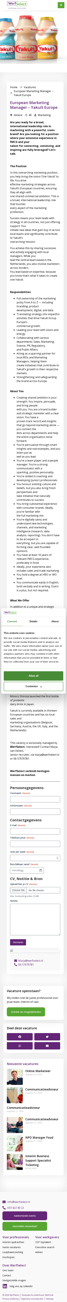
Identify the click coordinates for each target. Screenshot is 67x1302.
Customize (32, 686)
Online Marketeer (38, 1071)
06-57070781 (26, 964)
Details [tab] (34, 621)
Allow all (33, 676)
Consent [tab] (12, 621)
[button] (20, 1036)
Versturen (18, 942)
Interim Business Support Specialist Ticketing (38, 1160)
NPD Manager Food (39, 1137)
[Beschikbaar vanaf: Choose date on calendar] (40, 870)
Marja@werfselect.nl (30, 960)
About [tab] (55, 621)
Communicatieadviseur (41, 1089)
